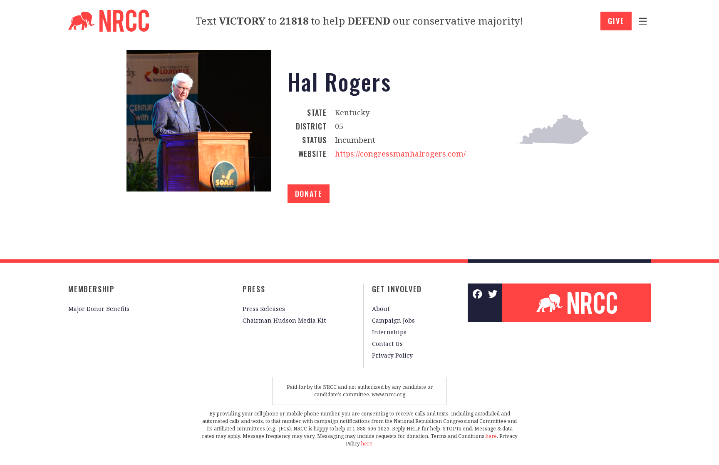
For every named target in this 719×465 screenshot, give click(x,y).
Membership (91, 288)
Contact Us (387, 344)
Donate (308, 193)
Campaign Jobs (393, 320)
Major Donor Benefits (98, 309)
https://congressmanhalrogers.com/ (400, 154)
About (380, 309)
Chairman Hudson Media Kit (284, 320)
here (491, 436)
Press (254, 288)
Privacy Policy (392, 355)
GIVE (616, 20)
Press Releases (264, 309)
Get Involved (397, 288)
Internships (389, 332)
